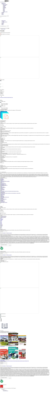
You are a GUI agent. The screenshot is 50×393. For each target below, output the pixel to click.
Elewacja (3, 97)
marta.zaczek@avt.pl (5, 390)
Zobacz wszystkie (5, 11)
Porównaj (3, 12)
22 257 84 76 (1, 384)
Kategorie (3, 21)
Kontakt (3, 14)
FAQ (2, 13)
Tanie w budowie (5, 4)
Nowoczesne (4, 5)
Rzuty (1, 97)
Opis (12, 97)
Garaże (4, 6)
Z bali (4, 8)
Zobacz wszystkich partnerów (3, 202)
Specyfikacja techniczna (7, 97)
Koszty (11, 97)
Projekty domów (4, 3)
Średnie (4, 9)
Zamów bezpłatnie (2, 346)
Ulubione (3, 23)
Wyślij (1, 246)
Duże (3, 10)
